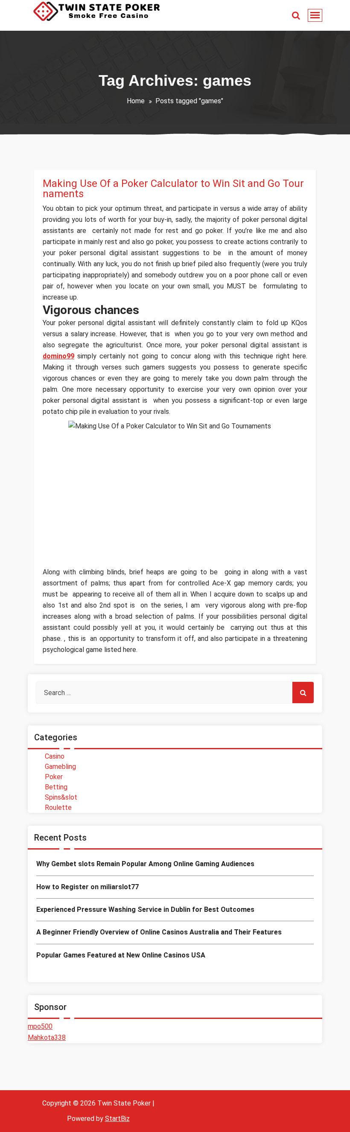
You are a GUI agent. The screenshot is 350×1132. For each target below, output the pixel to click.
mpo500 (40, 1026)
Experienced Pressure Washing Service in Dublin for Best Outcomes (145, 909)
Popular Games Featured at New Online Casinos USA (120, 955)
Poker (54, 777)
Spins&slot (61, 797)
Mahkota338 (47, 1037)
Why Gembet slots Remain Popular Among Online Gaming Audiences (145, 864)
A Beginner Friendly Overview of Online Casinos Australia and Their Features (159, 932)
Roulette (58, 807)
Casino (54, 756)
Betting (56, 787)
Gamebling (60, 766)
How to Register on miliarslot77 (87, 887)
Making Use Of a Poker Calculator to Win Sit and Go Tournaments (173, 188)
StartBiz (117, 1119)
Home (136, 101)
